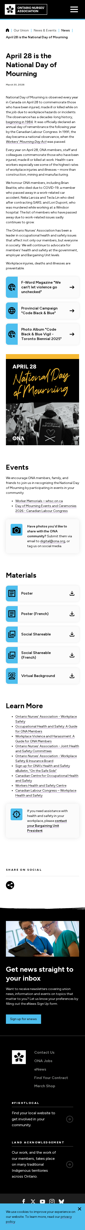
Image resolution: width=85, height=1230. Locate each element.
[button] (79, 1208)
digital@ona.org (52, 541)
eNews (40, 1069)
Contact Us (44, 1052)
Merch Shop (44, 1086)
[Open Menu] (74, 9)
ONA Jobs (43, 1061)
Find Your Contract (51, 1077)
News (65, 30)
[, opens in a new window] (23, 1201)
